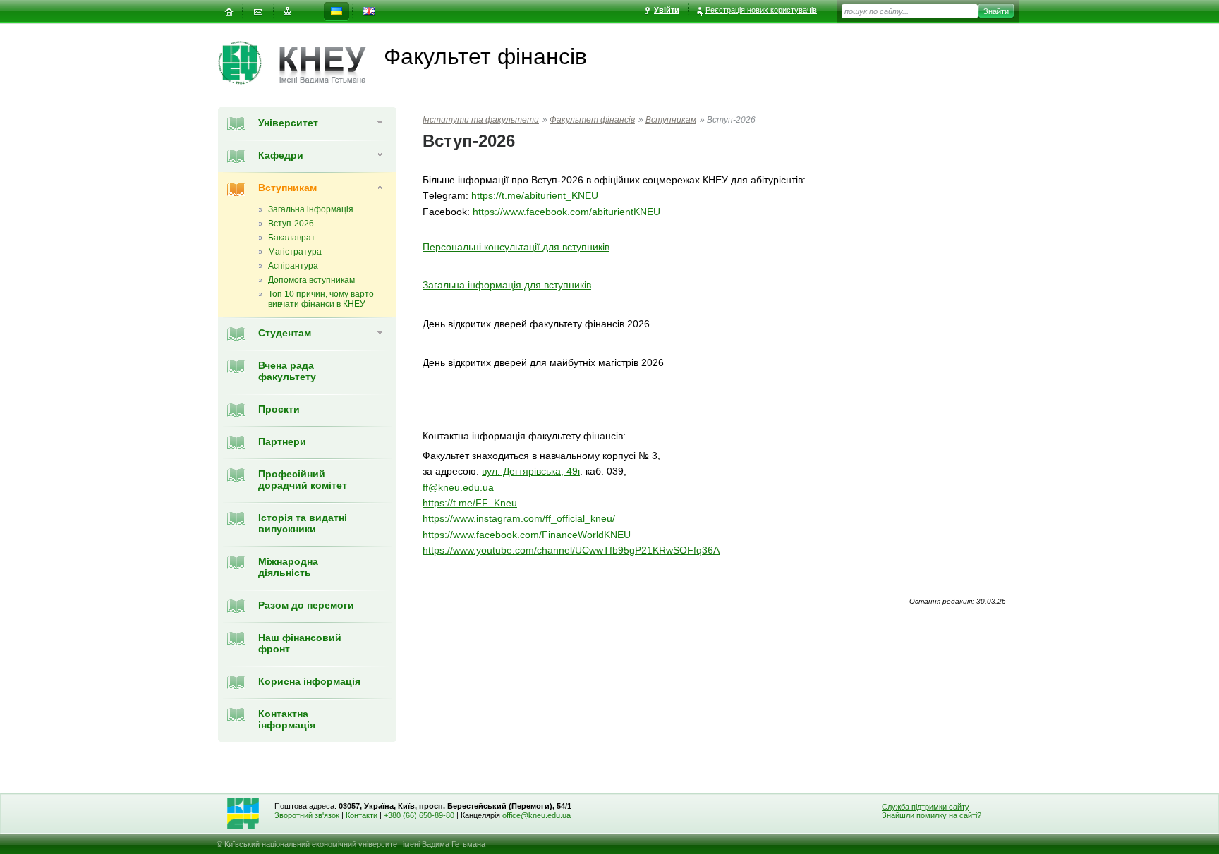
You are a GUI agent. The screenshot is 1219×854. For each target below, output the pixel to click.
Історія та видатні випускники (302, 523)
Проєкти (279, 409)
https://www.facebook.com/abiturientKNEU (566, 211)
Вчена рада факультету (287, 371)
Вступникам (287, 187)
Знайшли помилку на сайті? (931, 815)
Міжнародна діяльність (288, 567)
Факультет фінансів (592, 120)
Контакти (361, 815)
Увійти (666, 10)
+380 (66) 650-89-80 (419, 815)
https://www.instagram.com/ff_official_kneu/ (519, 518)
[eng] (369, 11)
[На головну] (228, 11)
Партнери (282, 441)
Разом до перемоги (306, 605)
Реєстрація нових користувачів (761, 10)
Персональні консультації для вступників (516, 246)
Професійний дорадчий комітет (302, 479)
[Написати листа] (258, 11)
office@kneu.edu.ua (536, 815)
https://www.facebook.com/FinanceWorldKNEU (527, 534)
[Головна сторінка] (248, 63)
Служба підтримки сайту (925, 807)
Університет (288, 122)
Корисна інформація (309, 681)
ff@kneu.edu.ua (458, 487)
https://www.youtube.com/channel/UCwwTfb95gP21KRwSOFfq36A (571, 550)
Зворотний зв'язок (306, 815)
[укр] (336, 11)
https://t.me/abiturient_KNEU (534, 195)
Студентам (284, 332)
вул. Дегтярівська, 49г (531, 471)
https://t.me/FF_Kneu (470, 502)
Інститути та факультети (481, 120)
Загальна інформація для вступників (507, 285)
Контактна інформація (286, 719)
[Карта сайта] (287, 11)
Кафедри (280, 155)
